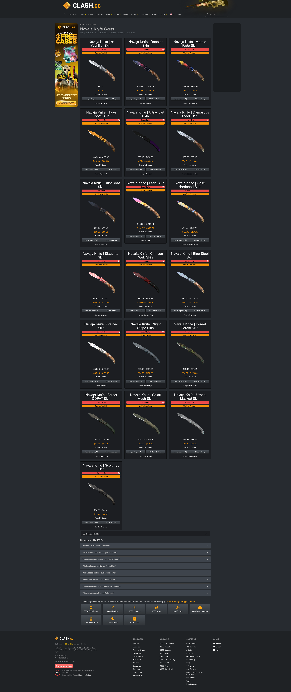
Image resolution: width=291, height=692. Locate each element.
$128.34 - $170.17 (190, 86)
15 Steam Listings (110, 99)
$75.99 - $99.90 (145, 161)
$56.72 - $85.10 (190, 157)
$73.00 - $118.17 (145, 443)
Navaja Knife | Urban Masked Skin (190, 396)
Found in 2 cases (101, 94)
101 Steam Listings (155, 311)
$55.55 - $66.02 (190, 439)
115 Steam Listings (155, 381)
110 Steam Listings (155, 452)
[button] (172, 14)
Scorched (104, 527)
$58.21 (101, 86)
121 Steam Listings (199, 240)
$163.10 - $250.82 (190, 90)
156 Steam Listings (155, 169)
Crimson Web (148, 315)
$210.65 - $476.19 (145, 90)
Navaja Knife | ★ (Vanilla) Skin (101, 43)
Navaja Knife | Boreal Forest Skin (190, 325)
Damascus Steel (192, 174)
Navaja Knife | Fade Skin (145, 182)
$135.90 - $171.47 (190, 231)
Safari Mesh (148, 456)
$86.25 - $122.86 (101, 372)
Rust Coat (104, 244)
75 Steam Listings (110, 311)
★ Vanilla (104, 103)
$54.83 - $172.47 (101, 368)
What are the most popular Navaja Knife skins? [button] (101, 559)
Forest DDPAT (104, 456)
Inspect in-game (92, 99)
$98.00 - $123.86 (101, 157)
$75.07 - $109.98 (145, 298)
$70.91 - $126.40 (190, 161)
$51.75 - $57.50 (145, 439)
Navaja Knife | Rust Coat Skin (101, 184)
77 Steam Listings (199, 311)
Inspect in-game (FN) (135, 99)
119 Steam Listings (199, 452)
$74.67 (101, 90)
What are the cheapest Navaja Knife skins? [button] (100, 552)
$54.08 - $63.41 (101, 510)
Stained (103, 386)
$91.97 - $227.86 (190, 227)
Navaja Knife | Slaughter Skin (101, 255)
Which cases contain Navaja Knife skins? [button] (99, 572)
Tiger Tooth (104, 174)
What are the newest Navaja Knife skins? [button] (99, 566)
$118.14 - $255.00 (101, 161)
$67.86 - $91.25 (101, 443)
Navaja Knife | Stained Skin (101, 325)
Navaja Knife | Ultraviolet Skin (145, 114)
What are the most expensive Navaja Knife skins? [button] (102, 586)
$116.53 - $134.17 (101, 298)
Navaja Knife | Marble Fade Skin (190, 43)
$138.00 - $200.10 (145, 223)
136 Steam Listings (111, 240)
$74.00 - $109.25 (145, 372)
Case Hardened (192, 244)
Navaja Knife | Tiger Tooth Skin (101, 114)
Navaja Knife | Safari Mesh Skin (145, 396)
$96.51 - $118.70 (190, 302)
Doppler (148, 103)
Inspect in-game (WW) (91, 240)
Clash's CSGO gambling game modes (181, 601)
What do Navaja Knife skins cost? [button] (96, 545)
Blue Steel (192, 315)
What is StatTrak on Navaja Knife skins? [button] (99, 579)
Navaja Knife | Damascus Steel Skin (190, 114)
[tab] (145, 545)
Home (82, 24)
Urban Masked (192, 456)
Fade (148, 241)
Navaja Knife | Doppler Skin (145, 43)
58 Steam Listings (155, 236)
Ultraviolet (148, 174)
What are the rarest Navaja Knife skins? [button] (98, 593)
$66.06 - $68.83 (101, 231)
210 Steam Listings (199, 169)
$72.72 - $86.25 (101, 514)
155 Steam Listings (111, 169)
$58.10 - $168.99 (145, 157)
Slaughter (104, 315)
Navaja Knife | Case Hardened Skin (190, 184)
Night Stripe (148, 386)
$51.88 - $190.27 (101, 439)
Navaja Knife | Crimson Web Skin (145, 255)
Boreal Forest (192, 386)
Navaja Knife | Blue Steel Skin (190, 255)
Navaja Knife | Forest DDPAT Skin (101, 396)
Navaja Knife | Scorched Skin (101, 467)
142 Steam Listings (199, 99)
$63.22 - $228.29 (190, 298)
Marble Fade (192, 103)
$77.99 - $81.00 (190, 443)
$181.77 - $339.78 (145, 227)
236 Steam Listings (155, 99)
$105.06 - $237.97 (145, 302)
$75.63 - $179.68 (190, 372)
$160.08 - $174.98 (101, 302)
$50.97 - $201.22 (145, 368)
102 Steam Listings (111, 381)
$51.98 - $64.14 (190, 368)
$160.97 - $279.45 (145, 86)
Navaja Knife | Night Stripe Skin (145, 325)
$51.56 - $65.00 (101, 227)
